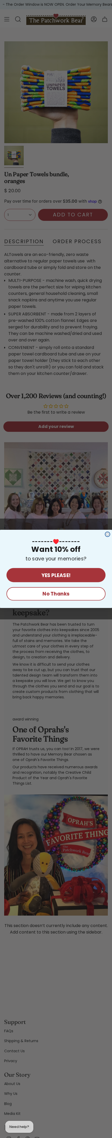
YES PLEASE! (56, 575)
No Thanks (55, 594)
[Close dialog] (107, 534)
